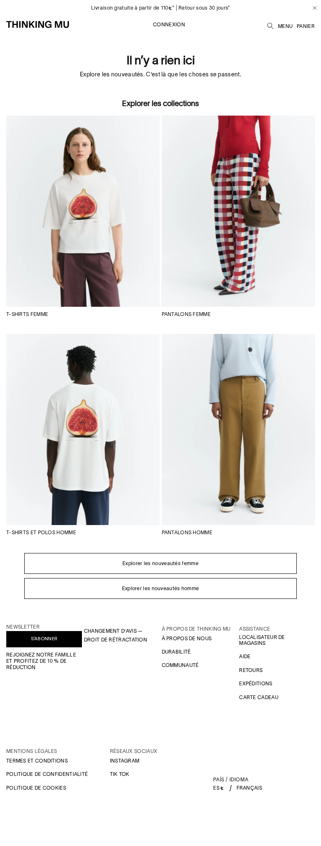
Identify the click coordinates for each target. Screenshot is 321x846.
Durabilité (176, 651)
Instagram (125, 760)
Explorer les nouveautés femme (160, 563)
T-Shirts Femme (27, 314)
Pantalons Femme (186, 314)
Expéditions (255, 683)
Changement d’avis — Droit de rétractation (115, 635)
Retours (250, 670)
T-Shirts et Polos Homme (41, 532)
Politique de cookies (36, 787)
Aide (244, 656)
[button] (270, 24)
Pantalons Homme (187, 532)
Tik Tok (120, 774)
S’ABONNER (44, 638)
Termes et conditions (37, 760)
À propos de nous (187, 638)
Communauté (180, 665)
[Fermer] (311, 8)
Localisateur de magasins (262, 640)
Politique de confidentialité (47, 774)
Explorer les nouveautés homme (160, 588)
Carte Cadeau (258, 697)
